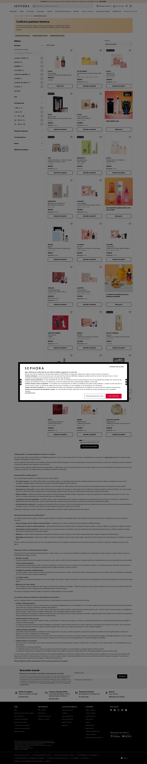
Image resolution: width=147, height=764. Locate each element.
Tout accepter (113, 396)
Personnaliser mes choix (95, 396)
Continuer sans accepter (116, 366)
